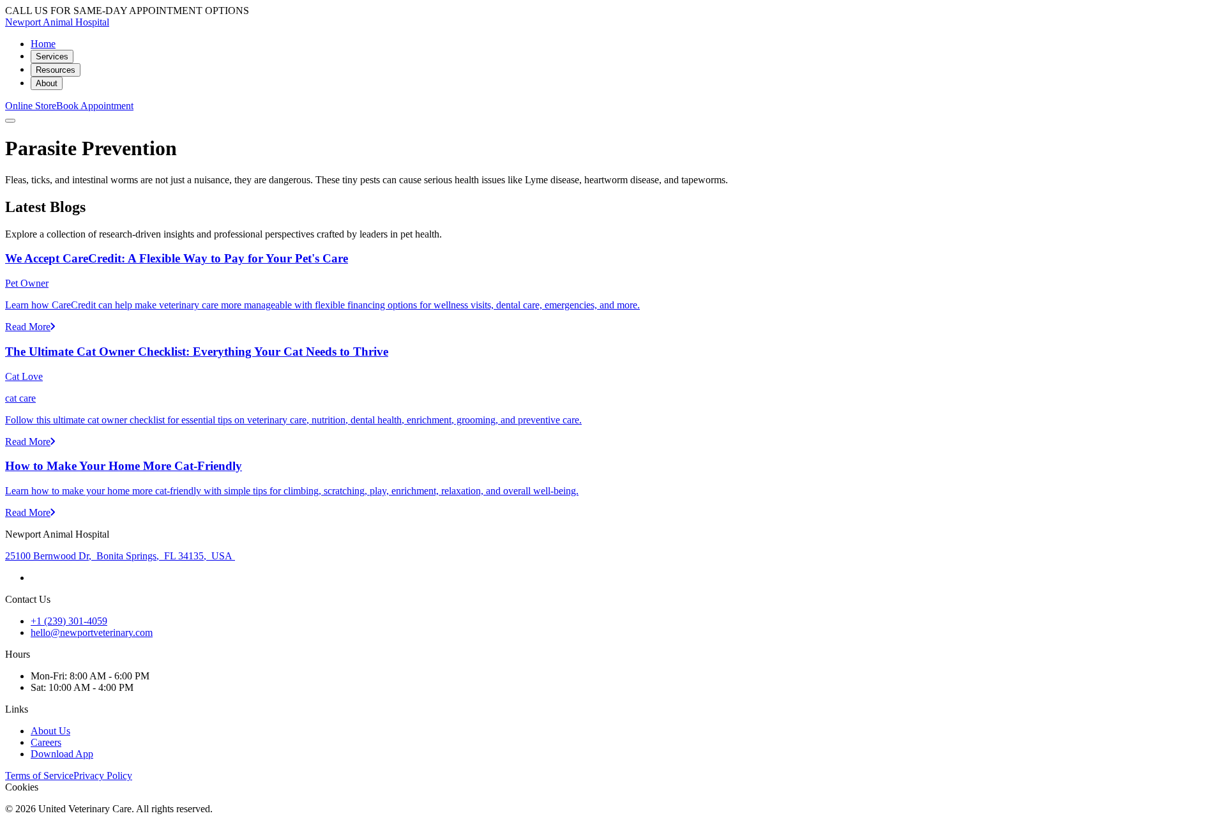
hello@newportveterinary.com (92, 632)
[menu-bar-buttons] (10, 121)
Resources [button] (55, 70)
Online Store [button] (30, 105)
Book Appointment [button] (94, 105)
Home (43, 43)
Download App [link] (62, 753)
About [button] (46, 83)
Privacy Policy (102, 775)
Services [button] (52, 56)
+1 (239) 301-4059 (69, 621)
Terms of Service (39, 775)
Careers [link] (46, 742)
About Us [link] (50, 730)
